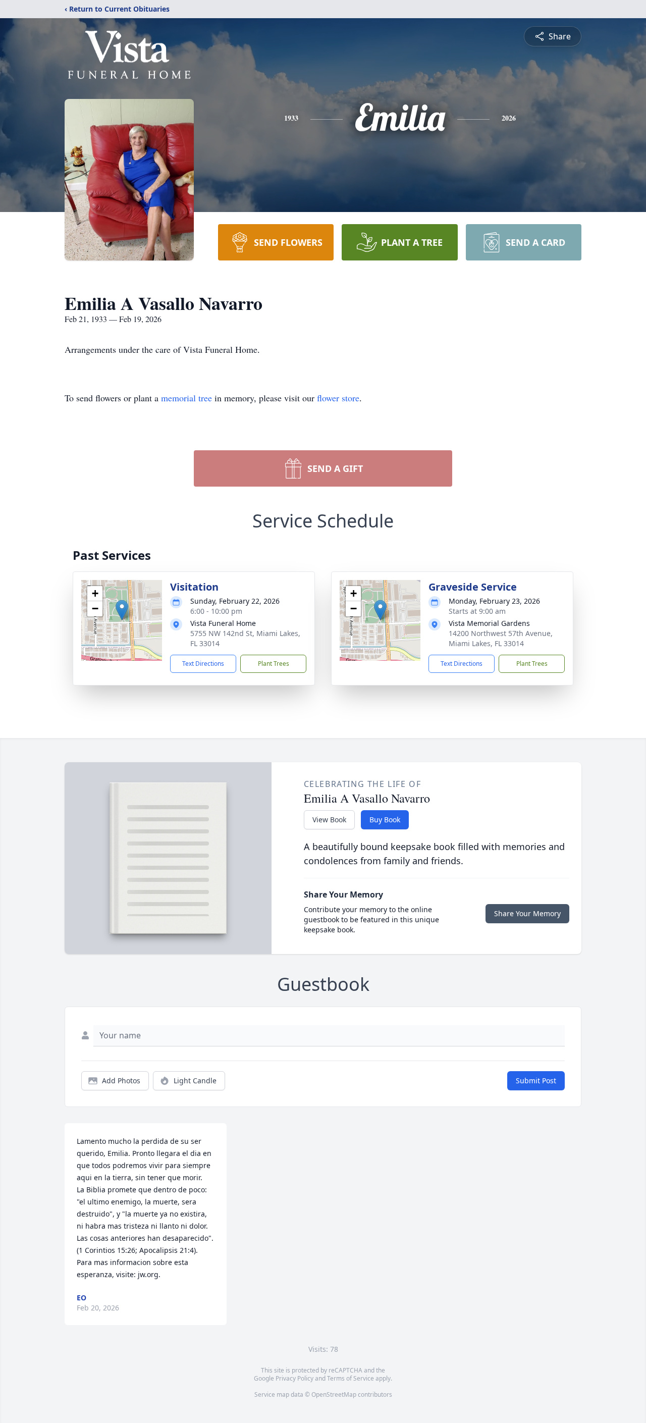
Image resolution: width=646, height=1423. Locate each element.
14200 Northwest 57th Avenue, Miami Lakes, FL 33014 (501, 638)
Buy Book (384, 819)
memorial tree (186, 398)
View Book (329, 819)
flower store (338, 398)
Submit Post (536, 1080)
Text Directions (203, 663)
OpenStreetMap (333, 1394)
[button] (122, 610)
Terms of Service (350, 1378)
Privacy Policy (294, 1378)
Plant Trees (273, 663)
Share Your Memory (527, 913)
